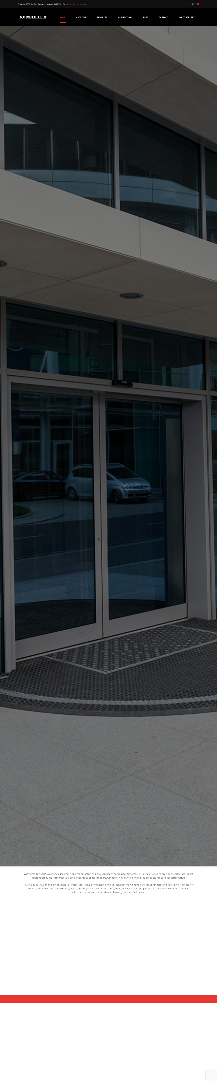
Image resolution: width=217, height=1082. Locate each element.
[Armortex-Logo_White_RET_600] (33, 17)
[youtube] (198, 4)
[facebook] (187, 4)
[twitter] (192, 4)
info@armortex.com (77, 4)
